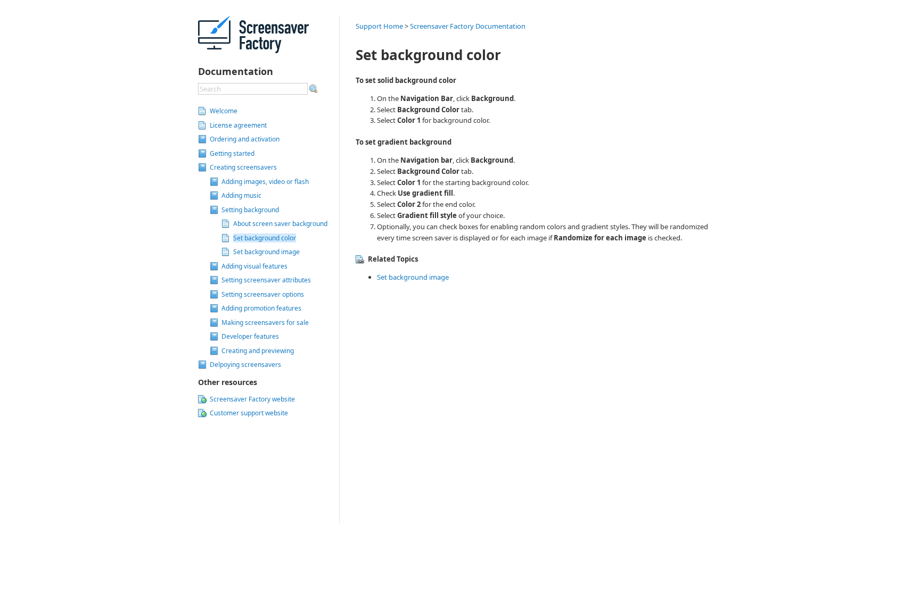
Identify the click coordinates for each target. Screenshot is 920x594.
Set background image (266, 251)
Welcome (223, 110)
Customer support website (249, 412)
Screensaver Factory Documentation (467, 26)
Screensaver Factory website (252, 399)
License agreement (238, 125)
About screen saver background (280, 223)
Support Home (379, 26)
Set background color (264, 237)
